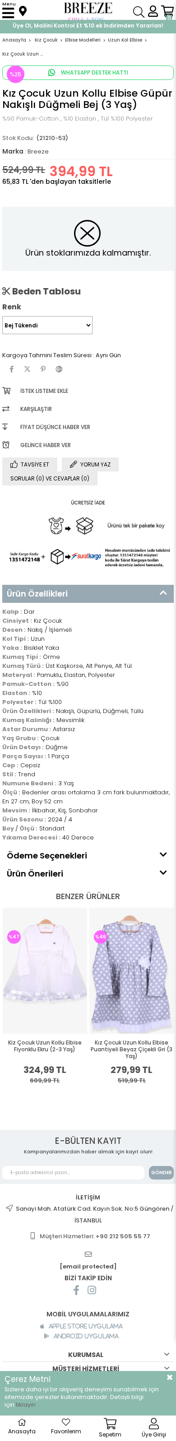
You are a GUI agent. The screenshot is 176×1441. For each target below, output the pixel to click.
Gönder (161, 1172)
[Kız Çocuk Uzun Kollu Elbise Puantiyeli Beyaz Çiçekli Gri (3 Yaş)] (60, 971)
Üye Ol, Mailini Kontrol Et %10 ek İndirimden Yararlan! (88, 25)
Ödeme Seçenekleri (47, 855)
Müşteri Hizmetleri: (95, 1236)
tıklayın (26, 1404)
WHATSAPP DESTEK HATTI (94, 72)
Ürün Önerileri (35, 873)
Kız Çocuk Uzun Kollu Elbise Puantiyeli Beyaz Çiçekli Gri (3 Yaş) (60, 1049)
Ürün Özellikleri (37, 593)
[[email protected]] (88, 1254)
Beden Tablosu (45, 291)
